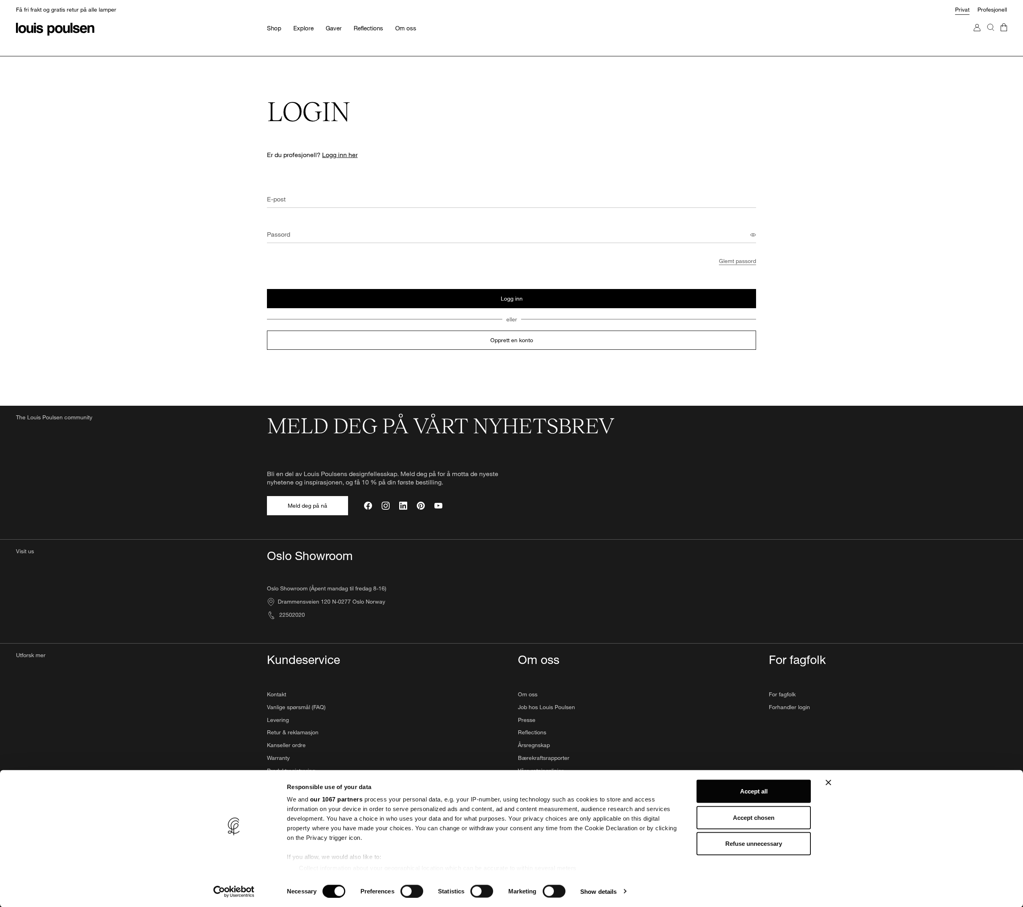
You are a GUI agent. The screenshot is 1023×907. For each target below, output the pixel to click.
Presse (526, 719)
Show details (598, 891)
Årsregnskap (534, 745)
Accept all (754, 791)
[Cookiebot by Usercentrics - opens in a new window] (234, 891)
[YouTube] (438, 506)
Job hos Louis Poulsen (546, 707)
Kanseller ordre (286, 745)
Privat (962, 9)
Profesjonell (992, 9)
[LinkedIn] (403, 506)
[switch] (411, 891)
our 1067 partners (336, 799)
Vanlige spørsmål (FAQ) (296, 707)
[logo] (55, 29)
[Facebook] (368, 506)
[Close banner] (828, 782)
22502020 (291, 614)
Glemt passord (737, 260)
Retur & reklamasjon (292, 732)
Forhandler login (789, 707)
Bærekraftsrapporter (543, 757)
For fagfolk (782, 694)
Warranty (278, 757)
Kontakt (276, 694)
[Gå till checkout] (1004, 35)
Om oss (527, 694)
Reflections (532, 732)
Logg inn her (340, 154)
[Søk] (990, 35)
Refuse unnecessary (753, 843)
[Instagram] (386, 506)
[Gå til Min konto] (977, 35)
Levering (278, 719)
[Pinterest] (421, 506)
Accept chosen (753, 817)
